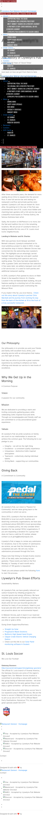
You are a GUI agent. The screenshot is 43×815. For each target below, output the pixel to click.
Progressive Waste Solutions (16, 632)
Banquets (6, 58)
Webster (10, 66)
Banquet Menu (12, 45)
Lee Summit (11, 50)
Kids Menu (11, 42)
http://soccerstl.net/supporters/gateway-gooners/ (21, 668)
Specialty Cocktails (14, 109)
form (38, 570)
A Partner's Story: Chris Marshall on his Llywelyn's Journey (21, 27)
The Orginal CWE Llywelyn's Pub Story (20, 21)
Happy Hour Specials (14, 40)
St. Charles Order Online (27, 14)
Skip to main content (8, 1)
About (5, 16)
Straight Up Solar (11, 629)
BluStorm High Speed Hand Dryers (18, 634)
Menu (5, 34)
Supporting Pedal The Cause (17, 18)
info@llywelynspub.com (10, 760)
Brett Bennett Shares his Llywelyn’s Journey (23, 24)
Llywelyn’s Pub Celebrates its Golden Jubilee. (23, 32)
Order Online (8, 48)
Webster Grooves (13, 55)
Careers (6, 61)
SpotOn (25, 767)
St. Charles (11, 53)
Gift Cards (7, 63)
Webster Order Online (9, 14)
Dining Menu (11, 37)
